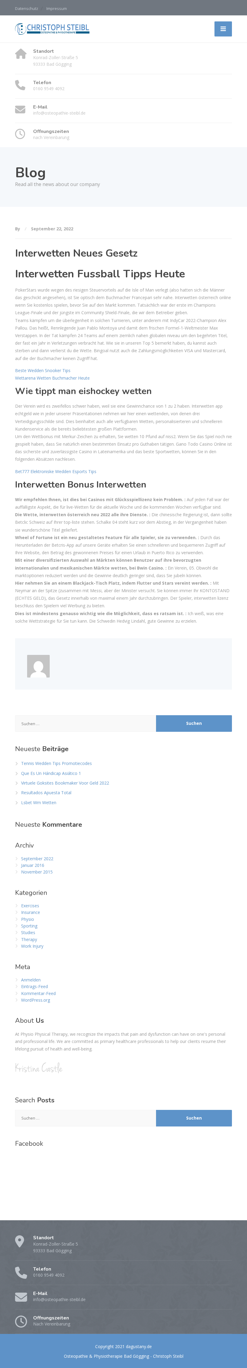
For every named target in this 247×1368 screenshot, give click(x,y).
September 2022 (37, 858)
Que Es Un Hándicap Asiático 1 (51, 773)
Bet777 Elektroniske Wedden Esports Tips (55, 471)
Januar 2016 (32, 865)
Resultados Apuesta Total (46, 792)
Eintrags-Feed (34, 986)
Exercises (30, 905)
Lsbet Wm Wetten (38, 802)
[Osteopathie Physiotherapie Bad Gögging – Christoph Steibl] (52, 28)
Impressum (56, 8)
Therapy (29, 939)
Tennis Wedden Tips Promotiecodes (56, 763)
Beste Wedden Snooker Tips (42, 370)
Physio (27, 919)
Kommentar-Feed (38, 993)
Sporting (29, 926)
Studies (28, 932)
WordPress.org (35, 1000)
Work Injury (32, 946)
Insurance (30, 912)
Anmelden (31, 980)
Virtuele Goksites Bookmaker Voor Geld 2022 (65, 783)
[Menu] (223, 28)
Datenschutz (26, 8)
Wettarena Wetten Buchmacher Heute (52, 378)
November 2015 (37, 872)
